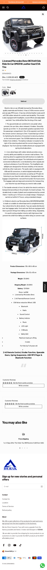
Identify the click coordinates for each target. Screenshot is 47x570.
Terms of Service (8, 506)
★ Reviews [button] (45, 287)
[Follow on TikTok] (20, 545)
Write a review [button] (23, 385)
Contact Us (6, 499)
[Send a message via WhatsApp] (42, 565)
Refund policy (7, 510)
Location (5, 503)
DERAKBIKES (6, 73)
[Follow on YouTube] (14, 545)
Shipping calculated (15, 79)
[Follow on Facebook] (3, 545)
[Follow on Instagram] (9, 545)
